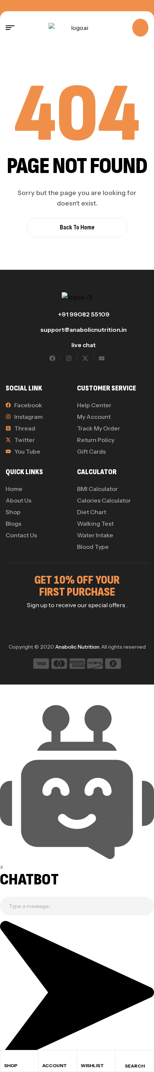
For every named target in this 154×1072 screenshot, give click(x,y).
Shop (11, 1065)
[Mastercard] (59, 664)
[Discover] (95, 664)
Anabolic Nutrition (77, 646)
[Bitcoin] (113, 664)
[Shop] (7, 1058)
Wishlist (92, 1065)
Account (54, 1065)
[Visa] (41, 664)
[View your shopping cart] (140, 28)
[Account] (45, 1057)
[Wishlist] (84, 1057)
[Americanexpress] (77, 664)
